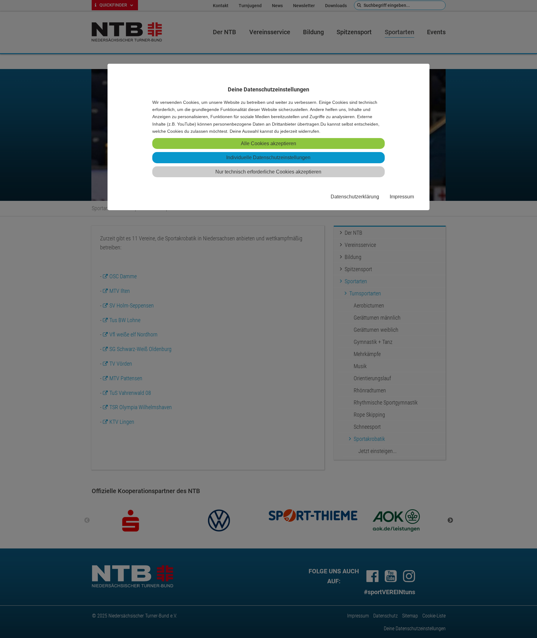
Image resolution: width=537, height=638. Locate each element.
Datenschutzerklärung (355, 196)
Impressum (402, 196)
